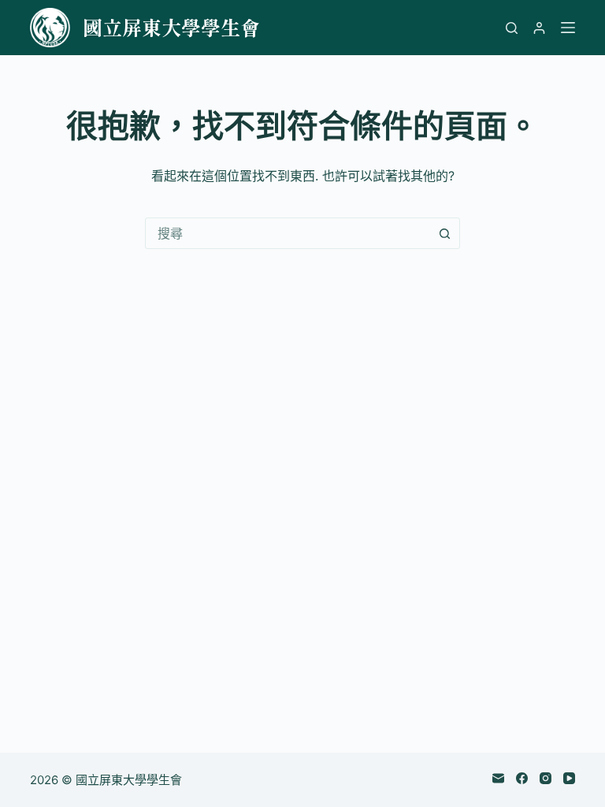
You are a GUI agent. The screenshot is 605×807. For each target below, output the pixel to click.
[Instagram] (545, 778)
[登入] (539, 28)
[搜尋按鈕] (444, 233)
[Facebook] (522, 778)
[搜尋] (512, 28)
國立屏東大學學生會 (171, 27)
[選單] (568, 27)
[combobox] (287, 233)
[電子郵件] (498, 778)
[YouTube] (569, 778)
